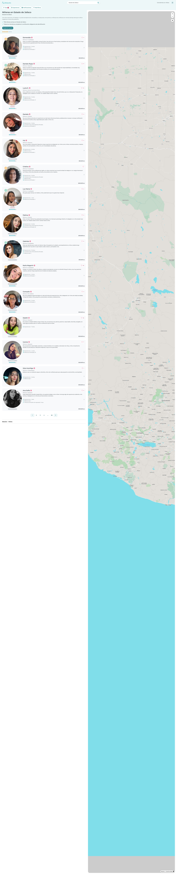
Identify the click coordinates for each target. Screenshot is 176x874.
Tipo (6, 7)
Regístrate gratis (7, 28)
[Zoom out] (172, 16)
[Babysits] (6, 2)
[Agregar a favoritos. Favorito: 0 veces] (83, 167)
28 (51, 415)
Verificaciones (27, 7)
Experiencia (15, 7)
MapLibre (163, 871)
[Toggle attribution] (173, 871)
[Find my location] (172, 20)
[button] (165, 401)
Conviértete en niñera (163, 2)
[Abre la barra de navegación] (172, 2)
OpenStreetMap (169, 871)
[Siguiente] (55, 415)
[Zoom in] (172, 13)
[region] (131, 442)
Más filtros (38, 7)
